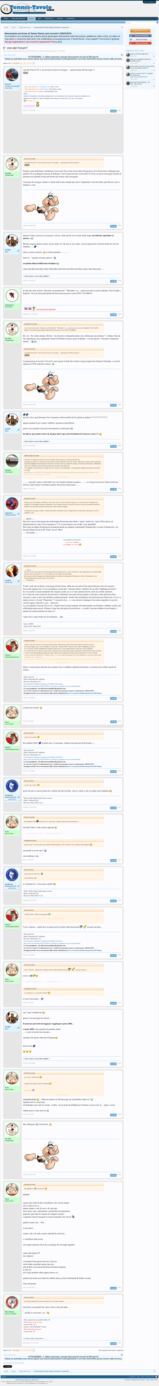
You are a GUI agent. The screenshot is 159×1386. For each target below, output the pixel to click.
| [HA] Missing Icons (44, 1381)
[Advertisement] (63, 135)
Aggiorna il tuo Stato (135, 50)
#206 (119, 445)
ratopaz (8, 470)
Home (6, 18)
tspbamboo (9, 305)
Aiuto (138, 1377)
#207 (119, 488)
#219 (119, 1114)
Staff (39, 18)
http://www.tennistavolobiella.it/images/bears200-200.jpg (83, 693)
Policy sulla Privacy (152, 1380)
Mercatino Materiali (18, 18)
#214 (119, 860)
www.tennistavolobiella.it (32, 684)
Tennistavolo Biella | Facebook (52, 684)
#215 (119, 900)
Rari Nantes (9, 1312)
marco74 (133, 82)
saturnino (8, 513)
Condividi (113, 111)
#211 (119, 721)
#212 (119, 771)
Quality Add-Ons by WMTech (27, 1383)
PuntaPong (70, 18)
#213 (119, 807)
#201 (119, 110)
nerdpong (9, 795)
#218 (119, 1063)
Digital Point (34, 1380)
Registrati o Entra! (140, 31)
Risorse (60, 18)
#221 (119, 1287)
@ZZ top (145, 73)
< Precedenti (15, 63)
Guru (7, 722)
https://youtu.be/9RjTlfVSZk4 (139, 77)
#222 (119, 1343)
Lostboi (8, 580)
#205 (119, 404)
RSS (156, 1377)
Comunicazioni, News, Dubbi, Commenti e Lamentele (28, 51)
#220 (119, 1174)
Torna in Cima (150, 1377)
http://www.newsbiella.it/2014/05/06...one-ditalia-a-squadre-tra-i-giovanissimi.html (52, 686)
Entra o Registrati (149, 2)
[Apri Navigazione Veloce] (122, 27)
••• (154, 56)
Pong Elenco (49, 18)
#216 (119, 955)
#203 (119, 280)
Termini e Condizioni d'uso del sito (135, 1380)
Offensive (133, 59)
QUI (60, 42)
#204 (119, 314)
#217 (119, 1002)
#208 (119, 556)
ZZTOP (7, 250)
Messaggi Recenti (23, 22)
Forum (31, 19)
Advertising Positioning (22, 1380)
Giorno (132, 54)
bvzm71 (8, 84)
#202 (119, 225)
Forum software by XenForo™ (18, 1381)
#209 (119, 630)
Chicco (7, 655)
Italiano (4, 1377)
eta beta (53, 51)
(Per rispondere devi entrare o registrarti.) (111, 1350)
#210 (119, 697)
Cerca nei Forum (9, 22)
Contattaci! (132, 1377)
